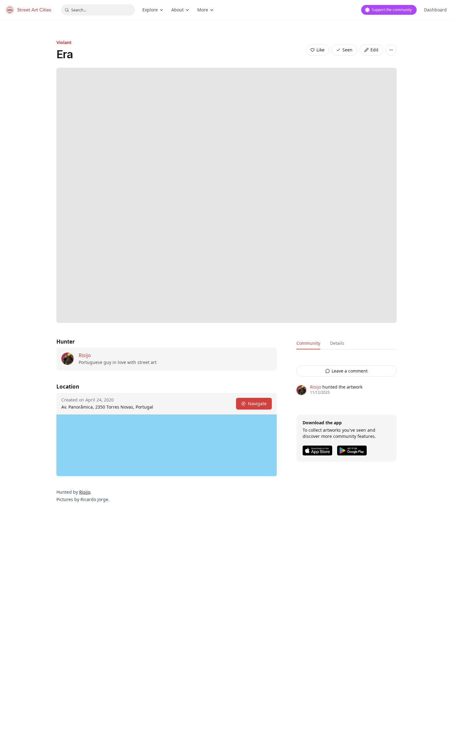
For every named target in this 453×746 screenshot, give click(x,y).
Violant (63, 42)
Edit (374, 50)
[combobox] (98, 9)
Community (308, 343)
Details (337, 343)
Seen (347, 50)
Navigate (257, 403)
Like (320, 50)
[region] (166, 445)
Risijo (85, 355)
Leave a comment (350, 371)
